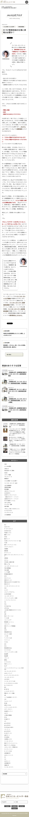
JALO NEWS (6, 679)
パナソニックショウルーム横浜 (10, 598)
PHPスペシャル (7, 578)
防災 (5, 687)
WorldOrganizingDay (8, 727)
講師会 (5, 660)
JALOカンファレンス (9, 491)
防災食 (5, 703)
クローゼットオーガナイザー (10, 671)
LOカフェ (6, 560)
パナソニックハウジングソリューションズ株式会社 (14, 668)
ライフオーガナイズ (8, 741)
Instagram (14, 808)
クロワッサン (7, 624)
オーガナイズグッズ (8, 528)
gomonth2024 (7, 731)
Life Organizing (7, 606)
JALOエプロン (7, 526)
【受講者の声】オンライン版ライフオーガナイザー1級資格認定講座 (17, 391)
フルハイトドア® (7, 620)
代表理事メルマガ (8, 739)
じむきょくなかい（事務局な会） (11, 747)
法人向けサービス (8, 733)
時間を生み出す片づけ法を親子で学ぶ (12, 582)
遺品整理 (6, 654)
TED (5, 602)
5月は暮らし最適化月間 (9, 562)
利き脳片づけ (7, 719)
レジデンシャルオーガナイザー (10, 707)
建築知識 (6, 550)
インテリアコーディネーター (10, 600)
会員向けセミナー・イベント (11, 499)
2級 (5, 695)
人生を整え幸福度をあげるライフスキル (12, 610)
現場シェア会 (7, 564)
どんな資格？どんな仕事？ (9, 26)
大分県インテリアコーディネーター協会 (12, 540)
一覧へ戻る (8, 354)
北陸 (5, 614)
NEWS (5, 473)
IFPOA (5, 717)
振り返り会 (6, 689)
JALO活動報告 (7, 485)
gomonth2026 (7, 723)
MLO (5, 524)
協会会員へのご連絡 (9, 470)
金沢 (5, 612)
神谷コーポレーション (9, 616)
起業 (5, 628)
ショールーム (7, 729)
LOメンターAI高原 (8, 634)
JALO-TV (6, 713)
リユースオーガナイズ (8, 596)
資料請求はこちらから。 (16, 315)
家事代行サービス (8, 580)
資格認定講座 (21, 26)
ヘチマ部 (6, 636)
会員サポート (7, 735)
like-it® (5, 666)
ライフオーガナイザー (9, 767)
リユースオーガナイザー (9, 677)
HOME (3, 6)
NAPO (5, 576)
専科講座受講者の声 (8, 574)
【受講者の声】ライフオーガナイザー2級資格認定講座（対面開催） (17, 382)
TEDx (5, 604)
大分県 (5, 542)
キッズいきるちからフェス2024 (11, 683)
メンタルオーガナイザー (9, 691)
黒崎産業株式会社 (8, 648)
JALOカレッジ (7, 761)
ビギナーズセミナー (8, 709)
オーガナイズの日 (8, 751)
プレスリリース (8, 476)
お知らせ (6, 468)
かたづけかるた (7, 650)
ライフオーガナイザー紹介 (10, 483)
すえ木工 (6, 642)
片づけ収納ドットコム (9, 500)
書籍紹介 (6, 478)
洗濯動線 (6, 548)
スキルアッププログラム (9, 592)
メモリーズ (6, 658)
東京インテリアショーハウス (10, 544)
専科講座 (6, 489)
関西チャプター (7, 534)
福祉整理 (6, 656)
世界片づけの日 (7, 705)
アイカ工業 (6, 618)
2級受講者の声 (7, 753)
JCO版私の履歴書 (8, 715)
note (5, 699)
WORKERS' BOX (7, 530)
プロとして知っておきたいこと (11, 508)
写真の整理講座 (7, 568)
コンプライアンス (8, 512)
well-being (6, 608)
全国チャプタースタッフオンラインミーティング (14, 555)
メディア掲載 (7, 475)
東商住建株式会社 (8, 632)
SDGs (5, 646)
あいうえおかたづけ (8, 685)
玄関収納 (6, 558)
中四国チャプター (8, 532)
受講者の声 (6, 765)
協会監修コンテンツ (8, 711)
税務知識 (19, 129)
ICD (5, 757)
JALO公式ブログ (8, 6)
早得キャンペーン (8, 664)
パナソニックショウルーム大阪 (10, 652)
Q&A (5, 464)
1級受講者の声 (7, 763)
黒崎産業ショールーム (9, 622)
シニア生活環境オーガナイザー (10, 697)
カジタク (6, 590)
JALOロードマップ (8, 673)
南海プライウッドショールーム (10, 743)
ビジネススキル (8, 510)
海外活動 (6, 506)
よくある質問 (7, 466)
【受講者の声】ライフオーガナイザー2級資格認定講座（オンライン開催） (17, 400)
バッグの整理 (7, 572)
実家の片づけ (7, 584)
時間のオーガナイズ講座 (9, 693)
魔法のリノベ (7, 538)
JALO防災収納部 (7, 594)
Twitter (7, 806)
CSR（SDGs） (7, 502)
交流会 (5, 536)
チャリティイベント (8, 749)
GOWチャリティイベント (10, 495)
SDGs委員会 (6, 737)
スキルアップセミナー (9, 546)
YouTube (21, 806)
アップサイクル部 (8, 638)
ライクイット (7, 640)
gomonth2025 (7, 725)
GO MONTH (7, 493)
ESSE (5, 588)
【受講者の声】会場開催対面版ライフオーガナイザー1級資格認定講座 (17, 374)
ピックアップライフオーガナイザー (11, 675)
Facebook (14, 806)
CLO (5, 759)
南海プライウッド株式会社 (9, 745)
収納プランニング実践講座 (9, 626)
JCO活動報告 (7, 514)
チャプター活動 (8, 504)
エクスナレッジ (7, 552)
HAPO (5, 630)
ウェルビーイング (8, 701)
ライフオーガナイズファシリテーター (12, 586)
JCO (5, 721)
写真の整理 (6, 570)
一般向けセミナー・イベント (11, 497)
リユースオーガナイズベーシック (11, 566)
